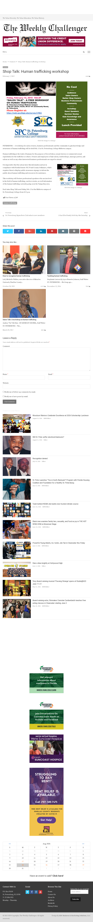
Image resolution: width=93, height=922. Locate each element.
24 (22, 865)
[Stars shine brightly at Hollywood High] (17, 563)
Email (50, 374)
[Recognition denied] (17, 459)
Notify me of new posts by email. (16, 397)
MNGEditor (47, 418)
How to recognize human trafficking (16, 276)
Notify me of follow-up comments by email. (20, 392)
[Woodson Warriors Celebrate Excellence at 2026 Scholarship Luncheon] (17, 416)
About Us (51, 897)
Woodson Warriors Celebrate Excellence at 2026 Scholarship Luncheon (61, 415)
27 (22, 851)
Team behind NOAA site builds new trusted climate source (55, 504)
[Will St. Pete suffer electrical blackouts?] (17, 437)
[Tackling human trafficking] (68, 247)
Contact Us (52, 895)
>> (83, 844)
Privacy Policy (53, 906)
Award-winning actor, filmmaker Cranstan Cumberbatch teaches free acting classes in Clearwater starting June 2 (59, 602)
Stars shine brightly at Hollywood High (47, 563)
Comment (6, 346)
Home (50, 892)
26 (46, 865)
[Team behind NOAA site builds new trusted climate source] (17, 504)
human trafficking (10, 203)
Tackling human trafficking (57, 276)
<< (10, 844)
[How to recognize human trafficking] (24, 247)
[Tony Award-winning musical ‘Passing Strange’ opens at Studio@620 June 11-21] (17, 581)
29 (83, 865)
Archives (51, 900)
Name (5, 374)
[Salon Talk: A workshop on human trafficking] (24, 290)
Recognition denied (40, 458)
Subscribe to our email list (79, 889)
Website (6, 383)
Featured (5, 67)
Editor (46, 440)
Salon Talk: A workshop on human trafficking (19, 319)
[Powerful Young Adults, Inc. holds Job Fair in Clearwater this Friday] (17, 543)
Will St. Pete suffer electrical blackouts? (48, 437)
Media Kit (51, 903)
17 (22, 861)
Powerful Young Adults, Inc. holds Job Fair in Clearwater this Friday (59, 543)
